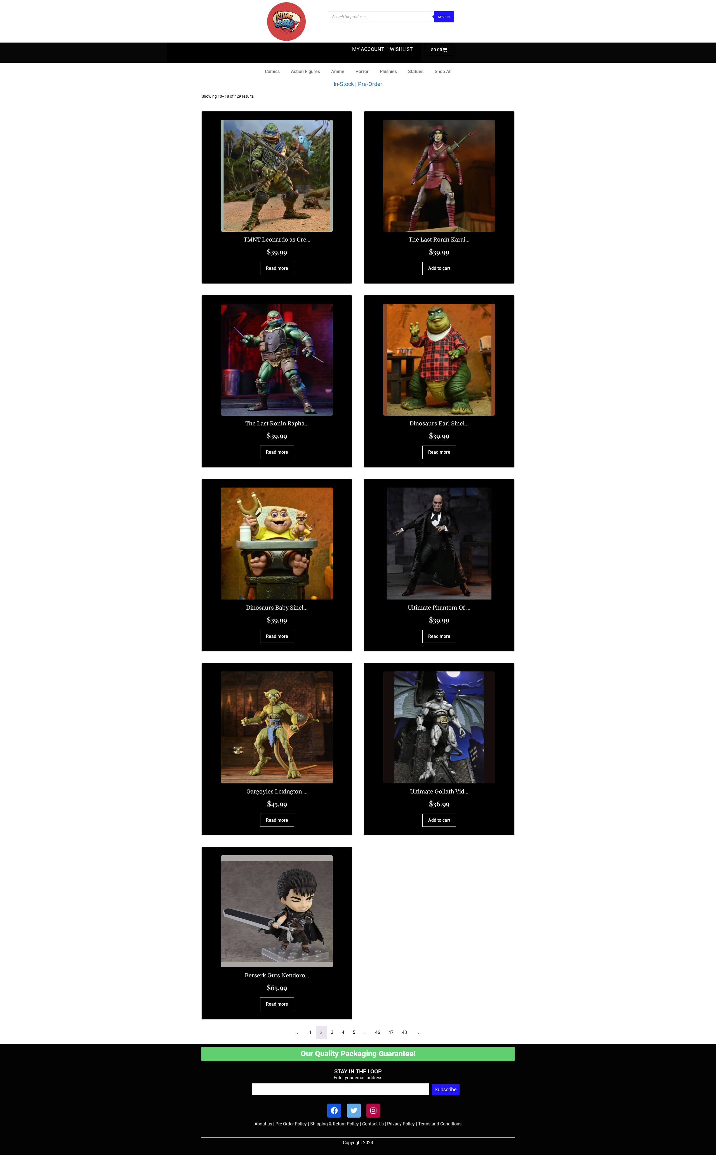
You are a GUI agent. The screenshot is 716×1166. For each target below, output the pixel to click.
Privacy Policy (401, 1124)
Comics (272, 71)
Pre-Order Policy (291, 1124)
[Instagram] (373, 1111)
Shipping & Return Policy (334, 1124)
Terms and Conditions (439, 1124)
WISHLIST (401, 49)
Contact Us (373, 1124)
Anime (337, 71)
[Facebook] (334, 1111)
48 (404, 1032)
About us (263, 1124)
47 (391, 1032)
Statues (415, 71)
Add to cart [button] (439, 268)
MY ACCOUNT (368, 49)
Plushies (388, 71)
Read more (277, 268)
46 (377, 1032)
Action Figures (305, 71)
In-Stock (344, 84)
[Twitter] (354, 1111)
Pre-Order (370, 84)
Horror (362, 71)
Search (444, 17)
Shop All (443, 71)
